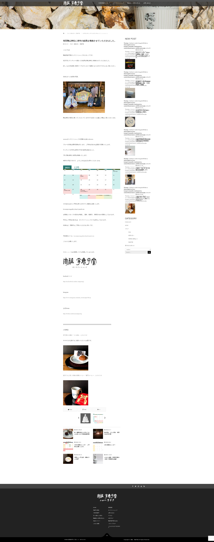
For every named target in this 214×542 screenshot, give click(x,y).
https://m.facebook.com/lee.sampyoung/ (73, 281)
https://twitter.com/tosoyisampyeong (72, 313)
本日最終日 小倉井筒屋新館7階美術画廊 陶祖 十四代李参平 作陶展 (143, 83)
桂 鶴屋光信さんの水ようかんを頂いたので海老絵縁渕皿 (82, 433)
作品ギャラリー (96, 520)
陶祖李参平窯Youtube (113, 520)
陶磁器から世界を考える (133, 3)
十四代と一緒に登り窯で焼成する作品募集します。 (143, 169)
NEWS (126, 225)
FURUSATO (128, 222)
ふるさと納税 (96, 523)
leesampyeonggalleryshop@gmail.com (84, 236)
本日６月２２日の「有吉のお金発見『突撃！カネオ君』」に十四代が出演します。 (143, 55)
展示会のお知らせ (129, 245)
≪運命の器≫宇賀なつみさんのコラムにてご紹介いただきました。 (143, 198)
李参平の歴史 (96, 510)
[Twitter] (135, 486)
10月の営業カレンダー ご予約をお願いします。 (82, 445)
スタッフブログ (112, 523)
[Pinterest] (141, 486)
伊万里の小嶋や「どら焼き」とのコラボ (75, 335)
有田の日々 (76, 44)
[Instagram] (138, 486)
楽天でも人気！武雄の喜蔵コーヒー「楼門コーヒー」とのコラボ (82, 375)
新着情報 (110, 507)
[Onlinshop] (129, 486)
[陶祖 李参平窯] (73, 3)
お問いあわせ (146, 3)
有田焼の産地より (133, 239)
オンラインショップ (118, 3)
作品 (129, 232)
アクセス (110, 515)
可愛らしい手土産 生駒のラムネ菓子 (82, 458)
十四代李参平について (104, 3)
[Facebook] (132, 486)
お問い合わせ (111, 512)
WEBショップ (67, 252)
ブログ (71, 44)
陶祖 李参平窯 (134, 539)
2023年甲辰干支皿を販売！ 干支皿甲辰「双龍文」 (143, 111)
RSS (144, 486)
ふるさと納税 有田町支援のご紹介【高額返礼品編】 (111, 458)
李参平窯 (82, 44)
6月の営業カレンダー (109, 445)
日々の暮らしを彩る (97, 515)
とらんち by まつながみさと (114, 527)
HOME (94, 507)
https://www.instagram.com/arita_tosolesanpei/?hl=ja (77, 297)
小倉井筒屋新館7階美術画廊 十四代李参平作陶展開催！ (143, 140)
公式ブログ (110, 518)
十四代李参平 (96, 512)
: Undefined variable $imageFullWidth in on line (137, 45)
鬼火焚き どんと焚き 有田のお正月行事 (111, 433)
